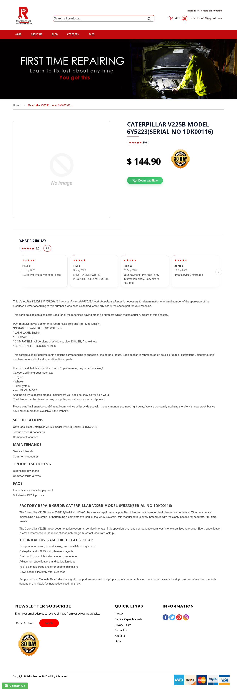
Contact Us (121, 630)
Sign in (191, 10)
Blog (55, 34)
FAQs (91, 34)
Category (73, 34)
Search (119, 614)
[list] (121, 272)
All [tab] (47, 248)
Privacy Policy (123, 624)
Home (18, 34)
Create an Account (211, 10)
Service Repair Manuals (128, 619)
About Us (36, 34)
